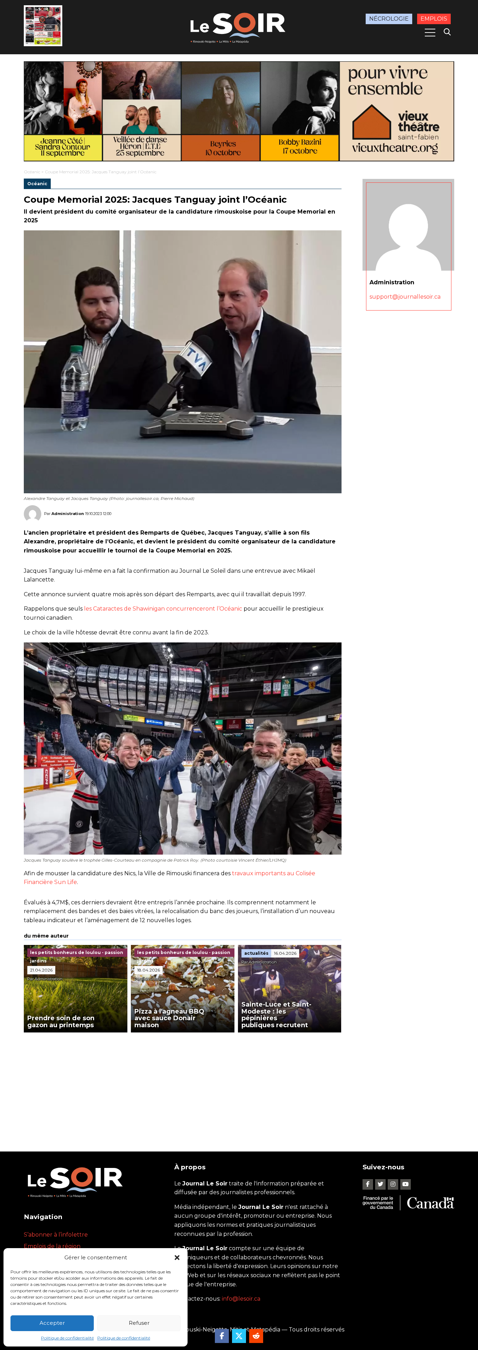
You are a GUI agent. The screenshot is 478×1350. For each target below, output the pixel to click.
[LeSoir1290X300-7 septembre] (239, 111)
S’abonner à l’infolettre (56, 1234)
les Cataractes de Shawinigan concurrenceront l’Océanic (163, 608)
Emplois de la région (52, 1246)
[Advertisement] (183, 1085)
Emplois (434, 18)
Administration (67, 513)
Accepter (52, 1323)
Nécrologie (389, 18)
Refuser (139, 1323)
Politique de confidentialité (67, 1338)
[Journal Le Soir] (239, 26)
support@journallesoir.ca (405, 296)
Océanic (32, 171)
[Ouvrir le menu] (430, 32)
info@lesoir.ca (241, 1298)
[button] (177, 1257)
